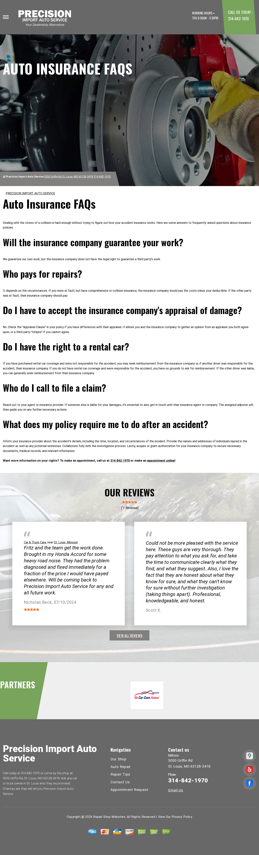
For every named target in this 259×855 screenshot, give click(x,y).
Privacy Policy (182, 817)
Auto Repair (121, 767)
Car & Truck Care (35, 542)
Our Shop (118, 759)
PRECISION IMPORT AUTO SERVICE (30, 193)
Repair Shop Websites (109, 817)
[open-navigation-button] (6, 17)
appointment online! (161, 460)
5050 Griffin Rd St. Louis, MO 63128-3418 (68, 176)
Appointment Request (129, 789)
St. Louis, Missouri (66, 542)
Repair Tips (120, 774)
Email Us (175, 790)
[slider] (129, 502)
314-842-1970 (238, 18)
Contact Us (120, 782)
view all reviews (129, 635)
